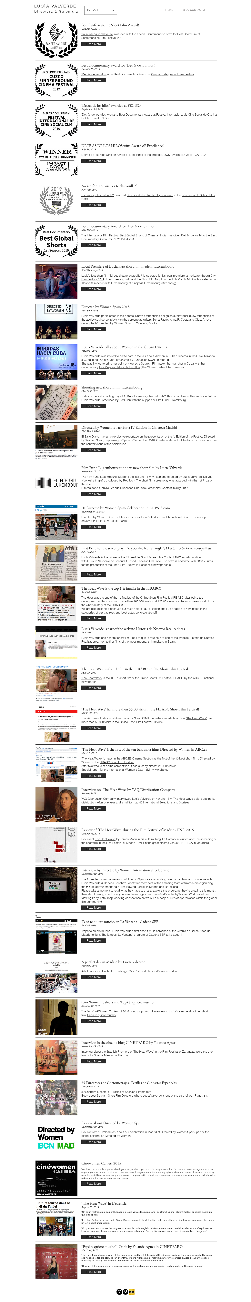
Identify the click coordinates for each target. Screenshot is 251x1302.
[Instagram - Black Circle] (119, 1292)
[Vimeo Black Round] (125, 1292)
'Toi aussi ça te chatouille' (97, 34)
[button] (93, 44)
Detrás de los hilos (93, 155)
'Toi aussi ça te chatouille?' (126, 275)
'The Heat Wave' (196, 718)
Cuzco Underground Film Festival (172, 74)
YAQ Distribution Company (98, 799)
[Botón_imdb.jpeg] (132, 1292)
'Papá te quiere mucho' (144, 638)
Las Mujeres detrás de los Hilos (119, 367)
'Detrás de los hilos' (93, 74)
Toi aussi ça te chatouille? (97, 195)
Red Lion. (129, 480)
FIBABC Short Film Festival (117, 762)
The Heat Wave (91, 597)
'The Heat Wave (91, 678)
